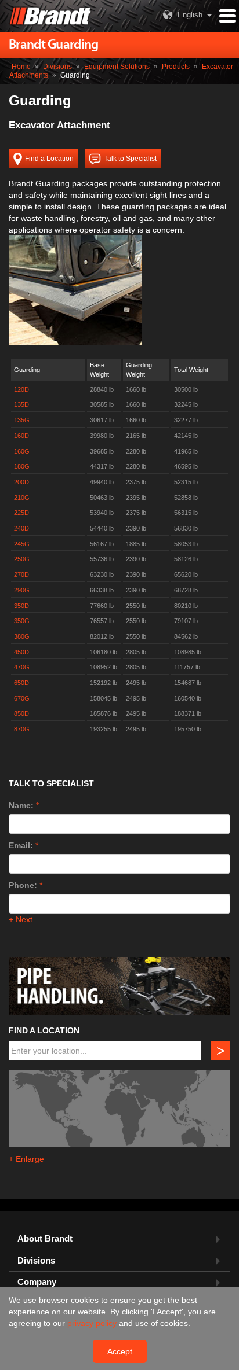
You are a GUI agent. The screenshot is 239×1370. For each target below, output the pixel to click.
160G (22, 451)
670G (22, 698)
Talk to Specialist (130, 158)
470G (22, 667)
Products (176, 66)
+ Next (20, 919)
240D (21, 528)
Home (21, 66)
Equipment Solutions (117, 66)
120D (21, 389)
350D (21, 605)
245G (22, 543)
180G (22, 466)
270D (21, 574)
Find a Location (49, 158)
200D (21, 481)
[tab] (119, 1239)
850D (21, 713)
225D (21, 512)
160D (21, 435)
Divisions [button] (36, 1260)
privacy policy (93, 1323)
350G (22, 620)
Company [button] (36, 1282)
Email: (21, 845)
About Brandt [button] (45, 1238)
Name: (21, 805)
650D (21, 682)
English (190, 14)
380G (22, 636)
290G (22, 590)
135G (22, 420)
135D (21, 404)
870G (22, 728)
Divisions (57, 66)
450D (21, 652)
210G (22, 497)
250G (22, 558)
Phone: (23, 885)
